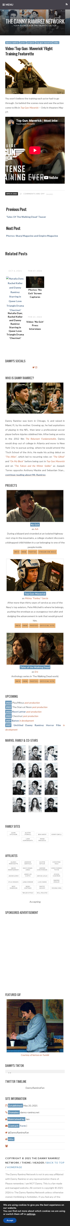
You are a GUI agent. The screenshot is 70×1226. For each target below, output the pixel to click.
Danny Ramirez (12, 42)
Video (56, 42)
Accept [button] (10, 1220)
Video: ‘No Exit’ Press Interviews (35, 325)
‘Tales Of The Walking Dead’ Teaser (26, 216)
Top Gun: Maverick (44, 42)
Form (23, 1125)
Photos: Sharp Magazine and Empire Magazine (32, 235)
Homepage (14, 1167)
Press (22, 42)
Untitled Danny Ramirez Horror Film (37, 725)
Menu (9, 4)
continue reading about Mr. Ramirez (25, 474)
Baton (15, 720)
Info (16, 552)
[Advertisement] (35, 951)
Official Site (47, 681)
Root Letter (19, 711)
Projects (31, 42)
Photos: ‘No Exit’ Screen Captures (35, 293)
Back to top (55, 1162)
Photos (33, 552)
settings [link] (31, 1214)
